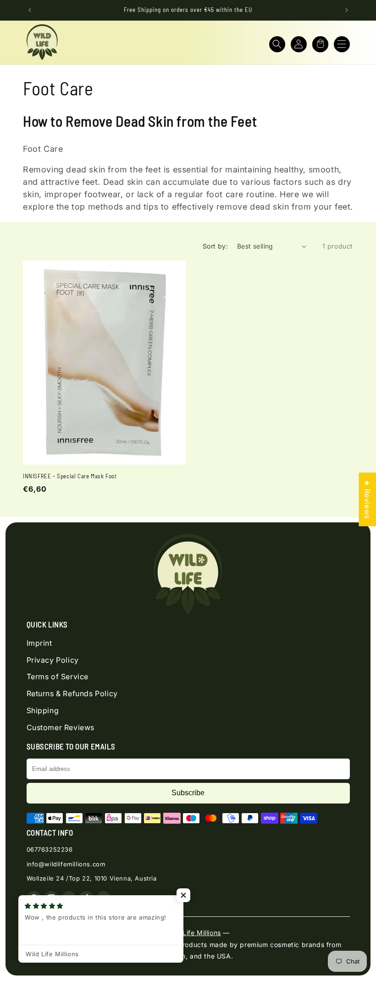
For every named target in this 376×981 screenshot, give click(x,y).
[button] (277, 44)
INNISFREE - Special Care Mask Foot (69, 476)
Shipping (43, 710)
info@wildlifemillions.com (66, 864)
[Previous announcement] (30, 10)
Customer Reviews (61, 727)
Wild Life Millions (193, 933)
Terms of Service (58, 676)
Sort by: (215, 246)
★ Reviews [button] (367, 499)
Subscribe (188, 793)
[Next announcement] (347, 10)
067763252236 (50, 849)
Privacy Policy (53, 660)
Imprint (39, 643)
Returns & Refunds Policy (72, 693)
